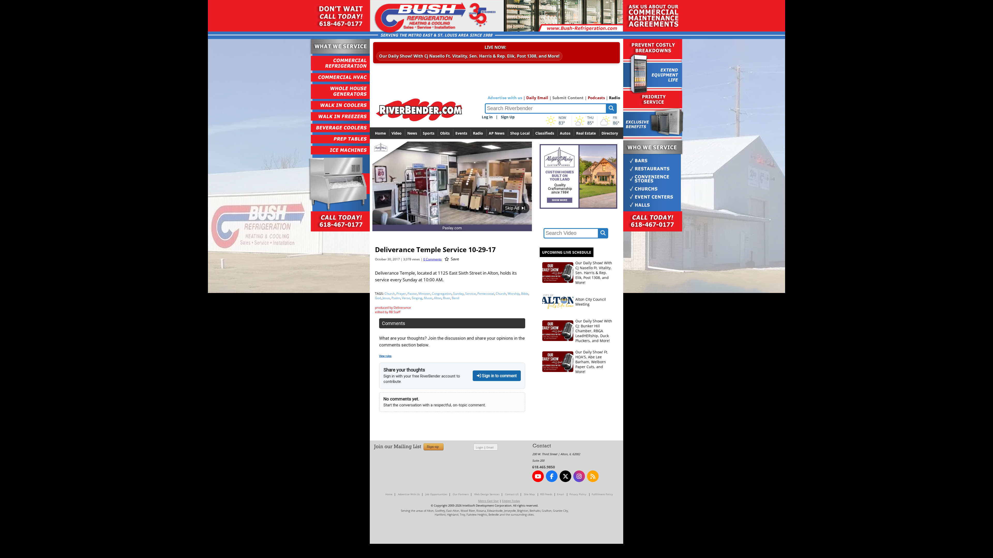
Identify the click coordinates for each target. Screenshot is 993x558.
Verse (406, 298)
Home (380, 133)
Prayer (401, 293)
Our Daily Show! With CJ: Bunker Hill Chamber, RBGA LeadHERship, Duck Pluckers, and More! (593, 331)
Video (397, 133)
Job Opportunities (436, 494)
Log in (487, 116)
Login (479, 447)
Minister (424, 293)
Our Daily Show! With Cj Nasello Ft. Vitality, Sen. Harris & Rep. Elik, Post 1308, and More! (469, 56)
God (378, 298)
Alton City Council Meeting (590, 302)
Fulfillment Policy (602, 494)
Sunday (458, 293)
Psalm (396, 298)
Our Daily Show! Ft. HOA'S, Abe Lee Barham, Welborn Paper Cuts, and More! (591, 362)
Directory (609, 133)
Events (461, 133)
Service (470, 293)
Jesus (386, 298)
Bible (524, 293)
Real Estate (586, 133)
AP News (497, 133)
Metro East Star (488, 501)
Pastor (412, 293)
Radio (614, 97)
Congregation (442, 293)
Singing (417, 298)
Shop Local (520, 133)
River (446, 298)
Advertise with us (505, 97)
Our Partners (461, 494)
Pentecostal (485, 293)
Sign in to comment (499, 375)
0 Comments (432, 259)
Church (390, 293)
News (412, 133)
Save (454, 258)
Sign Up (508, 116)
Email (490, 447)
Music (428, 298)
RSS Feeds (546, 494)
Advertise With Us (409, 494)
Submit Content (568, 97)
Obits (445, 133)
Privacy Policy (577, 494)
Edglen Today (511, 501)
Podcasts (596, 97)
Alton (437, 298)
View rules (385, 356)
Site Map (529, 494)
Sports (428, 133)
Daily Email (537, 97)
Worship (514, 293)
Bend (455, 298)
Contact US (511, 494)
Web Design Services (487, 494)
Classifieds (544, 133)
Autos (565, 133)
